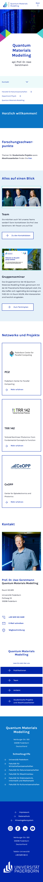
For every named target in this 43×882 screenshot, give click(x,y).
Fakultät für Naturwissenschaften (24, 770)
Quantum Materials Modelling (18, 4)
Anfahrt (16, 690)
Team (15, 680)
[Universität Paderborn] (21, 867)
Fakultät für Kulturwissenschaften (24, 784)
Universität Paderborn (18, 759)
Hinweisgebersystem (24, 820)
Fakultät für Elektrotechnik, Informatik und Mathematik (21, 779)
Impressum (24, 812)
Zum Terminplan (20, 307)
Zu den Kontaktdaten (20, 235)
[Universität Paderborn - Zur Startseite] (5, 4)
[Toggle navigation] (27, 82)
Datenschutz (24, 816)
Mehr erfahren (17, 389)
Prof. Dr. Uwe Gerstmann (18, 580)
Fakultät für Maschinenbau (21, 774)
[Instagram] (10, 828)
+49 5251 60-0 (21, 855)
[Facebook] (17, 828)
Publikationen (19, 670)
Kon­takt (5, 82)
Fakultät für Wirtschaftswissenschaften (21, 764)
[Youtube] (32, 828)
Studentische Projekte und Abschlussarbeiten (23, 701)
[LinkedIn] (25, 828)
